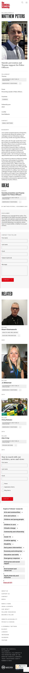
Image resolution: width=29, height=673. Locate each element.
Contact (5, 596)
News (6, 483)
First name (5, 238)
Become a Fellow (8, 614)
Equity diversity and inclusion (11, 576)
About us (5, 591)
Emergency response (9, 83)
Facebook (5, 637)
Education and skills (11, 555)
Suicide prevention (9, 335)
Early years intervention (13, 547)
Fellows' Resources (9, 612)
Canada (5, 99)
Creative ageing (10, 540)
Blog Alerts (7, 490)
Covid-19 (7, 537)
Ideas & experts (7, 606)
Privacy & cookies (8, 621)
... (20, 83)
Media (4, 599)
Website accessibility (9, 619)
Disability (7, 544)
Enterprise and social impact (12, 562)
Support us (6, 593)
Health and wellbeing (10, 332)
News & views (6, 603)
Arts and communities (12, 512)
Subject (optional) (7, 257)
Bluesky (4, 629)
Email (3, 251)
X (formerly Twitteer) (9, 626)
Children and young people (14, 519)
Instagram (5, 634)
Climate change (9, 528)
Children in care (10, 524)
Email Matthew (7, 123)
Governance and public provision (10, 80)
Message (4, 264)
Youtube (4, 640)
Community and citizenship (14, 532)
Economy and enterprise (13, 551)
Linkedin (4, 631)
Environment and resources (10, 569)
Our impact (5, 609)
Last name (5, 244)
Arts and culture (10, 516)
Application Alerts (9, 487)
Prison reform (7, 445)
